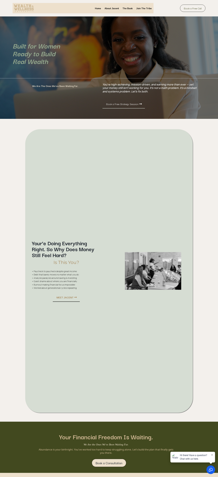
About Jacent (112, 8)
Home (98, 8)
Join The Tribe (144, 8)
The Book (127, 8)
